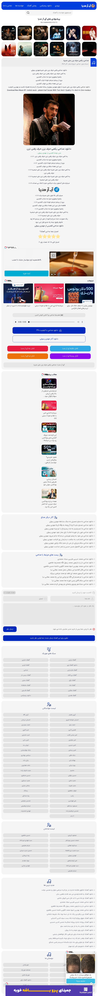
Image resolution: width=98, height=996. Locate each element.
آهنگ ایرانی (72, 660)
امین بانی (26, 740)
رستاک (26, 791)
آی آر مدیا (61, 365)
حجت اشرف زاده (26, 770)
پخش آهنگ (31, 6)
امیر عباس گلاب (72, 735)
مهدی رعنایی (26, 866)
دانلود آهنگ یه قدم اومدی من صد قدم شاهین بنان (74, 894)
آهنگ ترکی (72, 680)
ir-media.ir (87, 90)
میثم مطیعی (26, 846)
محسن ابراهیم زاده (72, 811)
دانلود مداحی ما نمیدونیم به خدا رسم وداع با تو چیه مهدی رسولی (68, 529)
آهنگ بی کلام (72, 675)
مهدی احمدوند (26, 811)
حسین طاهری (25, 835)
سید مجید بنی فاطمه (72, 851)
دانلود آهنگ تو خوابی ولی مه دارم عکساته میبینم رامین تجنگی (71, 942)
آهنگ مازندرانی (72, 670)
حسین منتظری (25, 776)
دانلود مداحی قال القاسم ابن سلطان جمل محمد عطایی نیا (71, 570)
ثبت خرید (26, 273)
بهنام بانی (72, 760)
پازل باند (26, 760)
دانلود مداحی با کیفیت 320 (47, 330)
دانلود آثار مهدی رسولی (49, 339)
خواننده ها (19, 6)
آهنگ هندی (72, 695)
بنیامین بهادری (25, 755)
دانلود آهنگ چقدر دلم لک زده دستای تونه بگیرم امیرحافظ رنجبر (71, 938)
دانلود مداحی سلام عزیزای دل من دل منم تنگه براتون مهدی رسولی (68, 543)
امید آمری (26, 730)
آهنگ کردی (25, 665)
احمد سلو (72, 725)
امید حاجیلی (26, 735)
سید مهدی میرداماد (25, 840)
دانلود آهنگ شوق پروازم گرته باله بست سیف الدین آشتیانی (72, 918)
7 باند (72, 816)
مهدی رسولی (72, 856)
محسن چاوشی (25, 801)
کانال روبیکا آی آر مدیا (70, 356)
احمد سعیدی (26, 725)
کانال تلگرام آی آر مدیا (70, 348)
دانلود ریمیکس (46, 6)
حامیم (72, 770)
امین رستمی (72, 750)
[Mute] (55, 274)
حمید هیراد (72, 786)
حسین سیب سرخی (26, 851)
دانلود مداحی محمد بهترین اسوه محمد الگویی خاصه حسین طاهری (68, 566)
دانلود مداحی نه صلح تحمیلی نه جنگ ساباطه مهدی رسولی (71, 521)
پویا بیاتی (72, 765)
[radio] (58, 237)
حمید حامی (72, 781)
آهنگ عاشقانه (25, 685)
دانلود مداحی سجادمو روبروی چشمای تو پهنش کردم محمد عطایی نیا (67, 584)
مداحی (26, 670)
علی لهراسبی (72, 801)
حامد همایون (26, 765)
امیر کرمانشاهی (72, 861)
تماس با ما (7, 6)
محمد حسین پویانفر (72, 840)
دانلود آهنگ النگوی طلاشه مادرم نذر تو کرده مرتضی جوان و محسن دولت (67, 890)
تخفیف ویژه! (80, 981)
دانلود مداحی (85, 87)
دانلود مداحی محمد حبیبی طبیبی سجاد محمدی (75, 559)
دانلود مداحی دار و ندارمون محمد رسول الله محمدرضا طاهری (70, 562)
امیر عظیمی (72, 740)
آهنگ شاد (72, 685)
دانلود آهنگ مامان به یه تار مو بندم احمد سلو (76, 926)
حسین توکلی (72, 776)
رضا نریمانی (25, 856)
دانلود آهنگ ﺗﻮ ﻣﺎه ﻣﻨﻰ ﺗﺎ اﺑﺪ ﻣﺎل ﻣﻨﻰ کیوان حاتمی (75, 898)
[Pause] (51, 274)
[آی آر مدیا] (88, 5)
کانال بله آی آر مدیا (27, 348)
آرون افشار (72, 715)
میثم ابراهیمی (25, 806)
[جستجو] (28, 12)
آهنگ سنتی (25, 680)
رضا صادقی (25, 796)
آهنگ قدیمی (26, 690)
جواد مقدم (25, 861)
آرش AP (25, 715)
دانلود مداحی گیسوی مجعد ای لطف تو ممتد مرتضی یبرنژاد (71, 573)
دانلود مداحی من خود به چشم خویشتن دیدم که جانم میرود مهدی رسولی (66, 536)
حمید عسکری (26, 781)
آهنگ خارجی (26, 660)
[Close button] (94, 952)
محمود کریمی (72, 835)
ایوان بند (26, 745)
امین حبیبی (72, 745)
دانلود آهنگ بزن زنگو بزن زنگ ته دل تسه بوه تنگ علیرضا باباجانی (70, 914)
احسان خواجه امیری (72, 720)
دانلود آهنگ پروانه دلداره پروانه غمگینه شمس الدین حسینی (71, 922)
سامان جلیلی (26, 786)
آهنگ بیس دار (25, 675)
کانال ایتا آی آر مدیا (27, 356)
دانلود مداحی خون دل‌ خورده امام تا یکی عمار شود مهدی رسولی (70, 532)
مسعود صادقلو (72, 806)
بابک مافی (72, 755)
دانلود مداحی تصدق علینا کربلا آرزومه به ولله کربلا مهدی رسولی (69, 525)
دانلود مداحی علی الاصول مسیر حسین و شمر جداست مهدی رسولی (68, 546)
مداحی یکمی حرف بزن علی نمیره (76, 60)
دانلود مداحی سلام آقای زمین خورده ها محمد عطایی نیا (72, 580)
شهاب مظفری (72, 791)
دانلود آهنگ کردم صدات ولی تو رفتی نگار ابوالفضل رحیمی (73, 934)
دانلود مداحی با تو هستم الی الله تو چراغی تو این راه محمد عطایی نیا (67, 577)
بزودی (57, 6)
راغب (72, 796)
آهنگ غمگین (72, 690)
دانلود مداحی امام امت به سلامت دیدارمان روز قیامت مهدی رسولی (68, 539)
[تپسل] (6, 984)
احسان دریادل (25, 720)
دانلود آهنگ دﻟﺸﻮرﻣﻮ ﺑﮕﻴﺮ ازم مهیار (80, 946)
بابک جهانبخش (26, 750)
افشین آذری (72, 730)
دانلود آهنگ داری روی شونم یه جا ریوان (79, 930)
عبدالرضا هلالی (72, 846)
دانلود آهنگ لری (72, 665)
